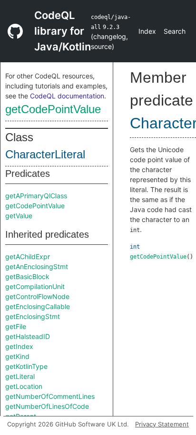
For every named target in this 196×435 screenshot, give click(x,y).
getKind (17, 356)
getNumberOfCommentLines (50, 396)
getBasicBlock (27, 276)
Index (147, 31)
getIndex (19, 346)
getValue (18, 216)
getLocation (23, 386)
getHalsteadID (27, 336)
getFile (15, 326)
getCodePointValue (53, 109)
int (135, 246)
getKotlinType (26, 366)
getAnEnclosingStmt (36, 266)
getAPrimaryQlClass (36, 196)
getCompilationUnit (35, 286)
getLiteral (20, 376)
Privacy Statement (162, 424)
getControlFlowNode (37, 296)
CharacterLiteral (45, 154)
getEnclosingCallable (37, 306)
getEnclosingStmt (32, 316)
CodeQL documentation (67, 96)
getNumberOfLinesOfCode (47, 406)
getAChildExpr (27, 256)
